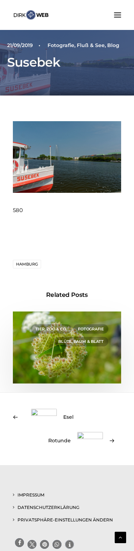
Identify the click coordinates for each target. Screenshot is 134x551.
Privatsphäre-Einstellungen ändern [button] (65, 519)
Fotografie (61, 45)
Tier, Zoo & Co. (51, 328)
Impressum (31, 495)
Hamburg (27, 264)
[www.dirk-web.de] (31, 15)
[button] (117, 15)
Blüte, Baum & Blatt (81, 341)
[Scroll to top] (120, 537)
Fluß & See (91, 45)
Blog (113, 45)
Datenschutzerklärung (48, 507)
